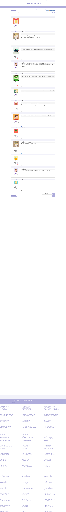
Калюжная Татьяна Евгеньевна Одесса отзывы (27, 438)
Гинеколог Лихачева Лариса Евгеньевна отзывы (5, 455)
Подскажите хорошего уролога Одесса (4, 507)
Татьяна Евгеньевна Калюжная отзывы (4, 437)
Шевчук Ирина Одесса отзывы (25, 436)
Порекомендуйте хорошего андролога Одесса (27, 488)
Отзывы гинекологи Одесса (3, 465)
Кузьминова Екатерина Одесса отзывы (4, 406)
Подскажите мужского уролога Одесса (48, 506)
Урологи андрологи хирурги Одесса (26, 476)
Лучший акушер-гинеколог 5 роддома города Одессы (6, 446)
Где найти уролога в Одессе (47, 507)
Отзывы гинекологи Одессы (25, 460)
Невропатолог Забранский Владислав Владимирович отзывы (29, 415)
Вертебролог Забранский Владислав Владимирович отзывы (51, 415)
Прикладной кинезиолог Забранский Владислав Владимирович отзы (52, 409)
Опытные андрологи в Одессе (25, 487)
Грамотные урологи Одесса (47, 487)
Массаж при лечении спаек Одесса (48, 455)
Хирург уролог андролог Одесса (48, 477)
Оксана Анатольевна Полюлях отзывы (26, 440)
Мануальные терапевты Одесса (25, 421)
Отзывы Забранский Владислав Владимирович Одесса (50, 426)
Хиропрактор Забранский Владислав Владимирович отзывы (51, 410)
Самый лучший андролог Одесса (48, 482)
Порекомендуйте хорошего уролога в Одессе (49, 494)
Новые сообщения (43, 9)
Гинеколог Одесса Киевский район (26, 459)
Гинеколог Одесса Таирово (3, 459)
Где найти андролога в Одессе (47, 493)
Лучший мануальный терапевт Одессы (26, 420)
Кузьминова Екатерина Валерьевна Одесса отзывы (50, 406)
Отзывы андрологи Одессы (3, 483)
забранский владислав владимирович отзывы (5, 416)
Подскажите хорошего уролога (25, 505)
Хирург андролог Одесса (25, 475)
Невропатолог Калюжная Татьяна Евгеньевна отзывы (50, 438)
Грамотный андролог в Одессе (3, 494)
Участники (46, 9)
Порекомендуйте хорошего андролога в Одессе (49, 499)
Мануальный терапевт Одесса (3, 421)
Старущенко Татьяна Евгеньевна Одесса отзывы (5, 440)
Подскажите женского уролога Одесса (4, 481)
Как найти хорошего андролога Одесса (4, 488)
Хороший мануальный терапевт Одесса (4, 420)
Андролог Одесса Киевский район (48, 511)
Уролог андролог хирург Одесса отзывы (48, 475)
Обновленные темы (38, 9)
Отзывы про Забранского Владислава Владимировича (6, 426)
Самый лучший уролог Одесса (3, 482)
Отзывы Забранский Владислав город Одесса (49, 427)
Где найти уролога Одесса (25, 499)
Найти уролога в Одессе (3, 499)
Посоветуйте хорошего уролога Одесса (4, 506)
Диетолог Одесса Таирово (47, 407)
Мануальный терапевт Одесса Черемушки (49, 422)
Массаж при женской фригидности (26, 455)
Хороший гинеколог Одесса (47, 460)
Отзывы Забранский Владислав (3, 427)
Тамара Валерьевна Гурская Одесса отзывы (27, 469)
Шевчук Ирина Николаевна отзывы (48, 436)
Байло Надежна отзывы (2, 448)
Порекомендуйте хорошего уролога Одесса (5, 500)
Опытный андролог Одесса (47, 500)
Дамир (16, 73)
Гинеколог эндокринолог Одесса (48, 466)
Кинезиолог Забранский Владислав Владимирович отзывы (29, 410)
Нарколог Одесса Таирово (25, 434)
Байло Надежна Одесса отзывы (25, 448)
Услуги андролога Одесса (25, 483)
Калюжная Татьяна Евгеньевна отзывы (4, 438)
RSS (54, 9)
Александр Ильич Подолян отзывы (48, 440)
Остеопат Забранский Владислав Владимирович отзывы (28, 416)
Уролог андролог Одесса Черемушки (4, 511)
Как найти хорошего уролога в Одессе (26, 500)
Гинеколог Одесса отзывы (25, 465)
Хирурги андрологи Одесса (3, 475)
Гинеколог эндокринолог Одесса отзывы (4, 466)
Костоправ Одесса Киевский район (4, 422)
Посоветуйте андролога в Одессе (26, 493)
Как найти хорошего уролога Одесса (48, 488)
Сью (16, 127)
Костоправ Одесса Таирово (25, 422)
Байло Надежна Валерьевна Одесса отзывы (5, 449)
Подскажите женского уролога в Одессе (4, 493)
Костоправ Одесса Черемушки (47, 421)
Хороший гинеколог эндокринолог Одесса (27, 466)
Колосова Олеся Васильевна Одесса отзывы (27, 454)
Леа (16, 179)
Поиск (53, 9)
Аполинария (16, 100)
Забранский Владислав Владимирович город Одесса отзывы (29, 427)
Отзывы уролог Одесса (24, 481)
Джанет (16, 154)
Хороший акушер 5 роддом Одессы (26, 446)
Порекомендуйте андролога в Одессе (26, 507)
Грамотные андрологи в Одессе (25, 494)
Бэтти (16, 31)
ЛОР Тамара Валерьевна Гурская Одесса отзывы (5, 469)
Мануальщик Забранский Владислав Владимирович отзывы (51, 414)
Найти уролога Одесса (24, 495)
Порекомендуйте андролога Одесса (4, 495)
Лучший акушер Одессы (2, 445)
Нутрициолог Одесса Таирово (25, 407)
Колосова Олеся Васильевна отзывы (4, 454)
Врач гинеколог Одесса (47, 465)
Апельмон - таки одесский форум (33, 3)
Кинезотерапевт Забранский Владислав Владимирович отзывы (7, 410)
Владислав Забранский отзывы (3, 409)
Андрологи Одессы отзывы (25, 511)
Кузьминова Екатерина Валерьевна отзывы (27, 406)
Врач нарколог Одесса (2, 434)
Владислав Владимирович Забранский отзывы (27, 408)
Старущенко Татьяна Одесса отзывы (48, 449)
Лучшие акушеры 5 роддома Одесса (26, 445)
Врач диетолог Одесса (2, 407)
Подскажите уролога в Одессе (3, 489)
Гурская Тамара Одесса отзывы (48, 469)
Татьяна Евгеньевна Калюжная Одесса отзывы (27, 437)
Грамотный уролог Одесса (25, 489)
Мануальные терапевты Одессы (47, 420)
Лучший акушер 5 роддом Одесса (48, 446)
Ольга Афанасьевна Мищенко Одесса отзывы (5, 453)
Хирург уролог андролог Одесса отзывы (4, 476)
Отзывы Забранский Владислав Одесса (26, 426)
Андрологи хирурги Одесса (25, 477)
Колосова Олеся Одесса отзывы (48, 453)
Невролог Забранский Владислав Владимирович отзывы (6, 415)
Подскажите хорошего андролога (48, 495)
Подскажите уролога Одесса (3, 501)
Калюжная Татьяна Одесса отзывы (48, 437)
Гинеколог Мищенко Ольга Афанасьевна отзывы (49, 454)
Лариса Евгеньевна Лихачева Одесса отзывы (27, 453)
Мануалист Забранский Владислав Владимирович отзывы (6, 414)
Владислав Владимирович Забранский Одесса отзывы (50, 408)
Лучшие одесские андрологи (47, 501)
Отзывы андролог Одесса (25, 482)
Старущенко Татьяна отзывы (25, 449)
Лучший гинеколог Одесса (3, 460)
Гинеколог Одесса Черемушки (47, 459)
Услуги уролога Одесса (47, 483)
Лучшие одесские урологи (25, 506)
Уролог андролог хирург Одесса (48, 476)
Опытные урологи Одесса (47, 489)
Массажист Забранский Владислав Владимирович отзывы (51, 416)
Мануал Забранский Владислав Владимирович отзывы (28, 414)
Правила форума (50, 9)
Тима (16, 46)
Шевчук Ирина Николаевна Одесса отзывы (5, 436)
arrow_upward (64, 510)
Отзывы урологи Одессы (47, 481)
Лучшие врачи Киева (2, 408)
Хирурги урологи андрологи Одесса (4, 477)
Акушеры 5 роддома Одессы (47, 445)
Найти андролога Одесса (47, 505)
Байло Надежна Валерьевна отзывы (48, 448)
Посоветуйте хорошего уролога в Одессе (4, 487)
